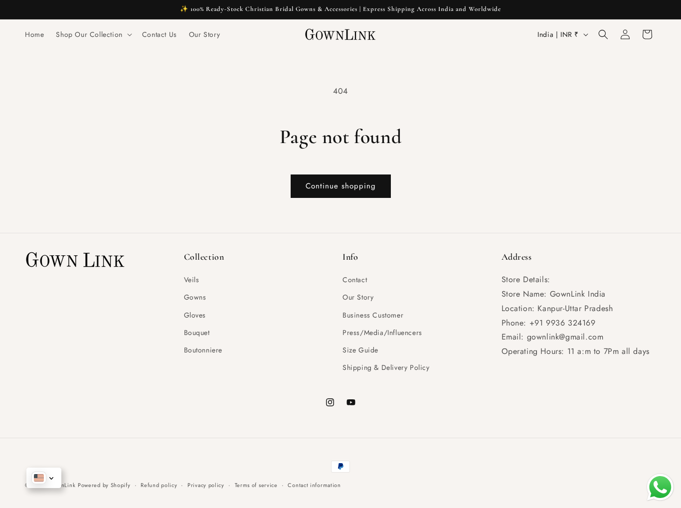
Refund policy (159, 485)
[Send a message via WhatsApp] (660, 487)
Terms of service (256, 485)
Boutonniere (203, 350)
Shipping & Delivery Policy (386, 367)
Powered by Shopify (104, 485)
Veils (191, 280)
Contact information (314, 485)
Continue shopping (341, 185)
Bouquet (197, 333)
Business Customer (372, 315)
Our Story (357, 298)
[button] (93, 34)
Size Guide (360, 350)
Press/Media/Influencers (382, 333)
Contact (354, 280)
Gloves (195, 315)
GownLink (62, 485)
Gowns (195, 298)
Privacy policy (205, 485)
